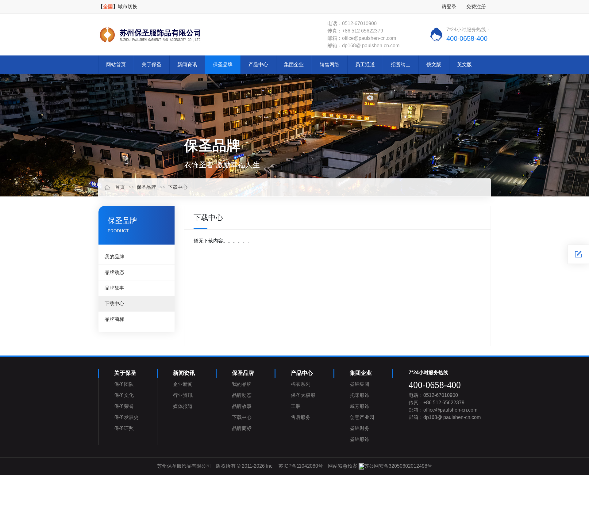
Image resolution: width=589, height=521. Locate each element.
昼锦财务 (359, 428)
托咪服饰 (359, 395)
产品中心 (258, 64)
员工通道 (365, 64)
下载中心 (177, 187)
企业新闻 (183, 384)
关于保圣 (151, 64)
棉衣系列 (300, 384)
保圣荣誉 (124, 406)
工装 (296, 406)
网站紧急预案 (342, 466)
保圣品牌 (223, 64)
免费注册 (476, 6)
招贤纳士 (400, 64)
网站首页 (116, 64)
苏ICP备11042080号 (301, 466)
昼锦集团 (359, 384)
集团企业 (294, 64)
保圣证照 (124, 428)
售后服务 (300, 417)
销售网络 (329, 64)
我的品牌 (114, 256)
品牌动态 (114, 272)
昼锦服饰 (359, 439)
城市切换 (127, 6)
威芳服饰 (359, 406)
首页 (120, 187)
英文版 (464, 64)
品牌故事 (114, 288)
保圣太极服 (303, 395)
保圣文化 (124, 395)
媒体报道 (183, 406)
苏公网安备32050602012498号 (398, 466)
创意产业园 (362, 417)
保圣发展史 (126, 417)
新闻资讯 (187, 64)
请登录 (449, 6)
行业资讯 (183, 395)
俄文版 (433, 64)
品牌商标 (114, 319)
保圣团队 (124, 384)
